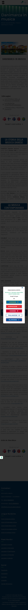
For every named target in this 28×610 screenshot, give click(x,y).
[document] (14, 305)
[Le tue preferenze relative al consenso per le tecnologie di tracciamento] (1, 457)
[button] (22, 288)
